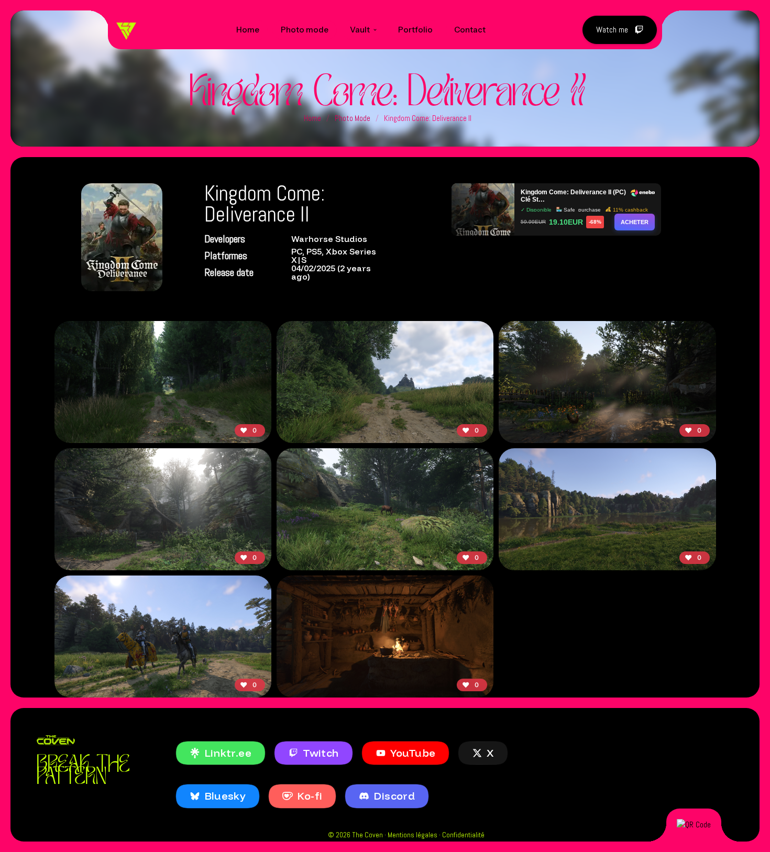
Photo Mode (352, 118)
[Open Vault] (375, 29)
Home (312, 118)
